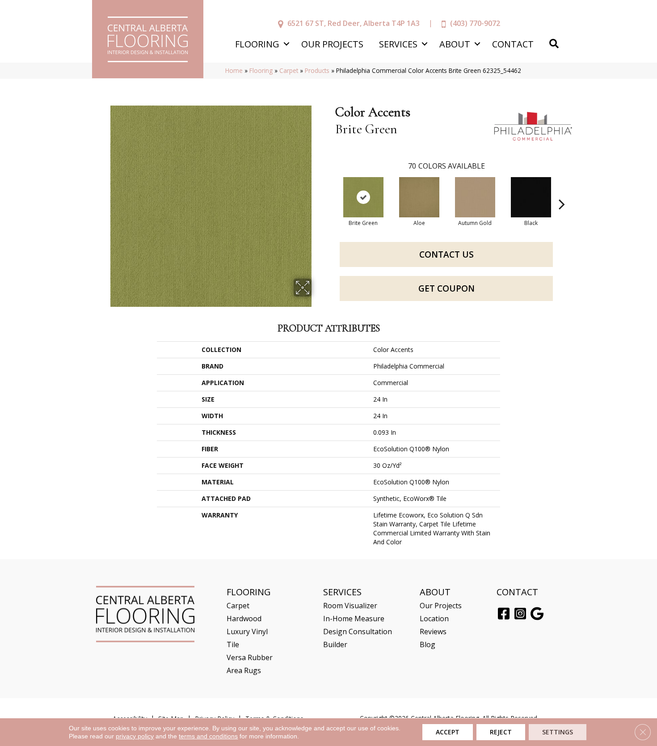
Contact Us (446, 254)
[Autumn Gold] (475, 197)
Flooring (257, 44)
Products (317, 70)
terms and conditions (208, 736)
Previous (330, 190)
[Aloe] (419, 197)
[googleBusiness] (537, 614)
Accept (447, 732)
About (454, 44)
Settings (557, 732)
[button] (286, 44)
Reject (501, 732)
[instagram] (520, 614)
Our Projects (332, 44)
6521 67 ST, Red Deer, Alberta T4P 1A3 (353, 23)
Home (234, 70)
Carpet (288, 70)
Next (562, 190)
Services (398, 44)
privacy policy (135, 736)
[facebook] (504, 614)
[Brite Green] (363, 197)
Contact (513, 44)
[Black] (531, 197)
